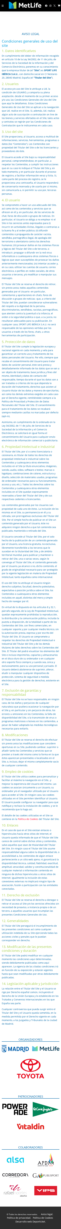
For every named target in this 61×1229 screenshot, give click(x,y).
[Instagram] (50, 5)
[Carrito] (59, 5)
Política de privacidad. (19, 1217)
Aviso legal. (47, 1214)
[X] (54, 5)
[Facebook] (46, 5)
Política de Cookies (28, 819)
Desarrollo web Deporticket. (30, 1221)
